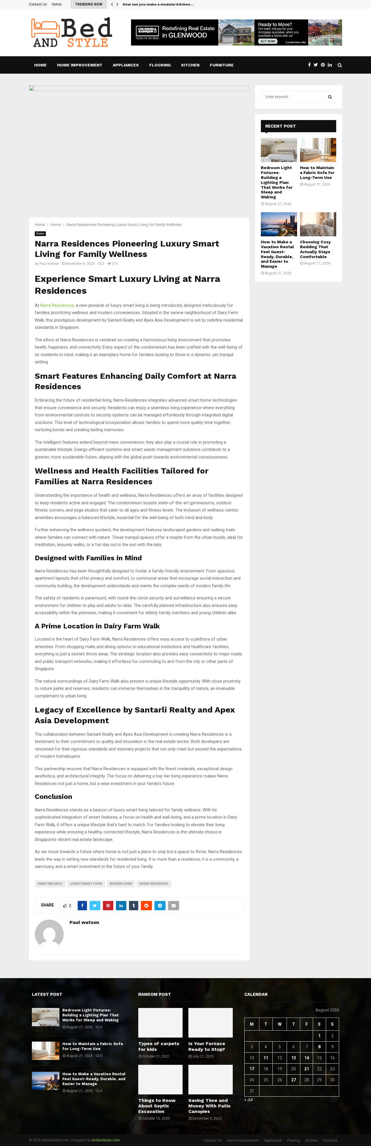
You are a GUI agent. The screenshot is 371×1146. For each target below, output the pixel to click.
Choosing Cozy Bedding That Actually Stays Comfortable (315, 249)
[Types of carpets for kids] (160, 1023)
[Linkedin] (331, 64)
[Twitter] (317, 64)
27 (293, 1080)
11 (265, 1058)
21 (306, 1069)
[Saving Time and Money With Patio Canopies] (210, 1079)
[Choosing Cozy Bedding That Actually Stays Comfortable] (318, 224)
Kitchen (190, 65)
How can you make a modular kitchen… (158, 4)
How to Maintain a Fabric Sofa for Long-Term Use (317, 172)
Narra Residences (57, 305)
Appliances (126, 65)
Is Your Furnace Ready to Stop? (206, 1046)
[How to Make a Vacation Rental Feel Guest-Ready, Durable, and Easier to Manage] (279, 224)
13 (293, 1058)
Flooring (160, 65)
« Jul (248, 1099)
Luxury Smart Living (86, 883)
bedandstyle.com (106, 1140)
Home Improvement (79, 65)
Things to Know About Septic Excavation (156, 1106)
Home (56, 4)
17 (252, 1069)
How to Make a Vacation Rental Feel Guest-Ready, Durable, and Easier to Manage (277, 254)
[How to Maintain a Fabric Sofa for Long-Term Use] (318, 150)
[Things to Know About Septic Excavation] (160, 1079)
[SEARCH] (330, 97)
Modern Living (121, 883)
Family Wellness (50, 883)
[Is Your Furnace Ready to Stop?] (210, 1023)
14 (306, 1058)
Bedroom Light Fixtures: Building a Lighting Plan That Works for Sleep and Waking (276, 182)
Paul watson (49, 264)
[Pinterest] (324, 64)
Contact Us (38, 4)
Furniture (222, 65)
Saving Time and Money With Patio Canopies (209, 1106)
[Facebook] (311, 64)
